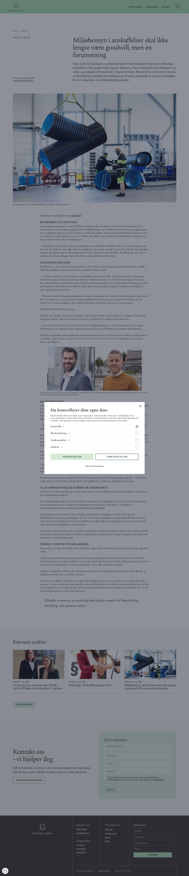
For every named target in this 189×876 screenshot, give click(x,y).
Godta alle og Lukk (72, 456)
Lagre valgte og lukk (117, 456)
